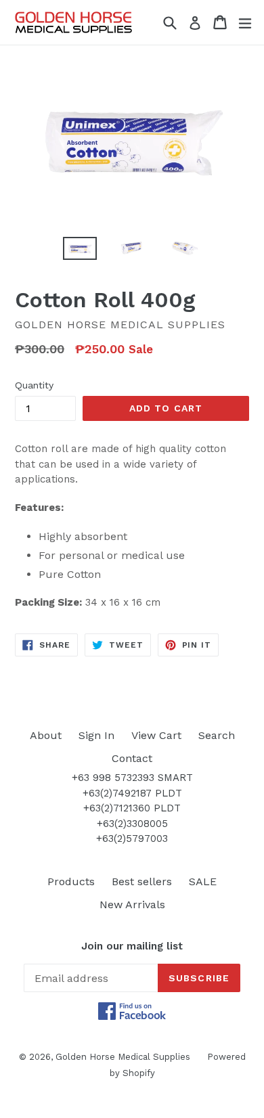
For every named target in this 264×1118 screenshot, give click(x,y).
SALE (203, 881)
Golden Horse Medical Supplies (123, 1057)
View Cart (156, 735)
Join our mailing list (132, 946)
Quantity (34, 385)
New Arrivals (132, 904)
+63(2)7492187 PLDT (132, 793)
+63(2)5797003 (132, 838)
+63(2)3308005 (132, 824)
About (46, 735)
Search (216, 735)
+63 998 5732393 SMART (132, 778)
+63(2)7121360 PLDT (132, 808)
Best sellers (142, 881)
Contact (132, 758)
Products (71, 881)
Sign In (96, 735)
